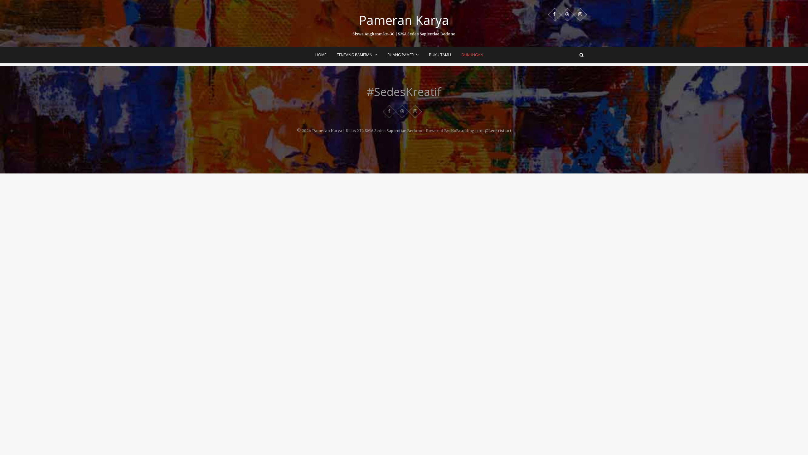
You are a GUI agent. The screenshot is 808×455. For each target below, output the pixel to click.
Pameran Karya (404, 20)
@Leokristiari (497, 130)
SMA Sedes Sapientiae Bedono (393, 130)
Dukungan (472, 55)
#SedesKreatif (404, 92)
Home (320, 55)
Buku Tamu (440, 55)
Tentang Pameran (354, 55)
